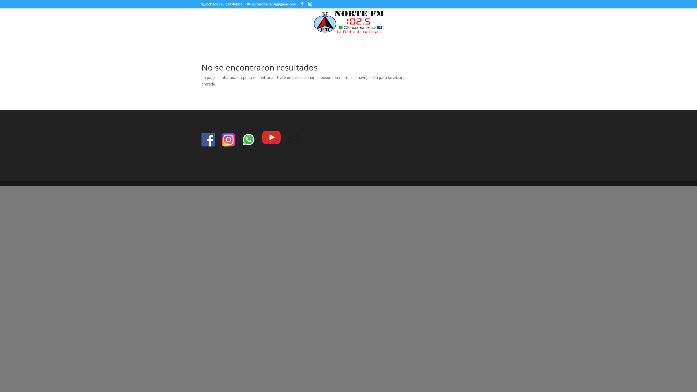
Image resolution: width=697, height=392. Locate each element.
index (356, 39)
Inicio (341, 39)
